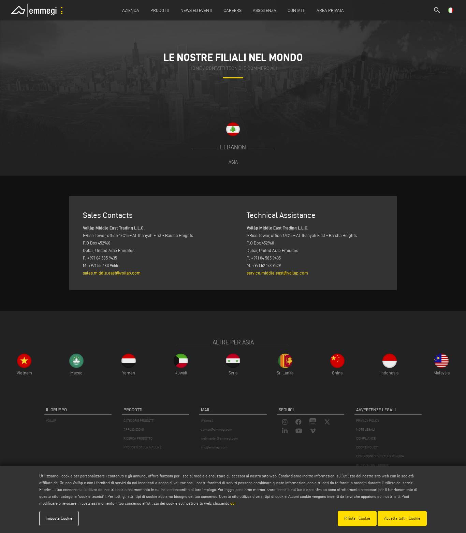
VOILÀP (51, 421)
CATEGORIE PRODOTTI (138, 421)
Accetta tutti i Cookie (402, 518)
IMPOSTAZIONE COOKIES (373, 465)
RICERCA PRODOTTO (137, 438)
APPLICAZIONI (133, 429)
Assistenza (264, 10)
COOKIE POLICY (367, 447)
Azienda (130, 10)
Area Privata (330, 10)
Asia (233, 162)
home (195, 68)
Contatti (296, 10)
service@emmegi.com (216, 429)
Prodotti (159, 10)
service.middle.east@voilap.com (277, 272)
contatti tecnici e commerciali (241, 68)
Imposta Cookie (59, 518)
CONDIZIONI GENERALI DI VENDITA (380, 456)
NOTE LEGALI (365, 429)
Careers (232, 10)
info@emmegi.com (214, 447)
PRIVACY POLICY (367, 421)
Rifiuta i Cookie (357, 518)
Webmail (207, 421)
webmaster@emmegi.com (219, 438)
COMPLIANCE (366, 438)
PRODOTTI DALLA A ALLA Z (142, 447)
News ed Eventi (196, 10)
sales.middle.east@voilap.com (112, 272)
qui (232, 503)
